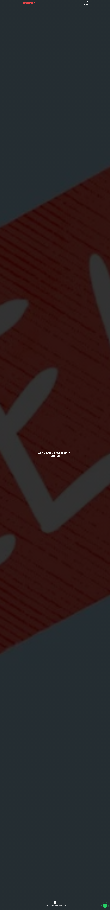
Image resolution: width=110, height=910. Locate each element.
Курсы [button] (60, 3)
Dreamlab (73, 3)
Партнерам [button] (42, 3)
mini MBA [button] (48, 3)
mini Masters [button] (55, 3)
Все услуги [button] (66, 3)
